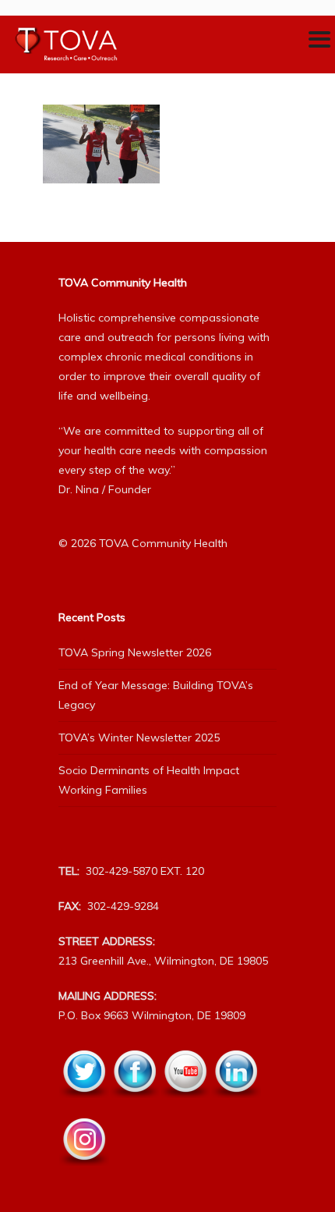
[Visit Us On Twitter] (83, 1107)
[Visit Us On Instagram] (83, 1175)
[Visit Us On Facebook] (134, 1107)
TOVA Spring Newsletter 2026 (134, 652)
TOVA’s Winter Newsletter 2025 (139, 737)
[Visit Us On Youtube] (185, 1107)
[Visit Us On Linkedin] (235, 1107)
